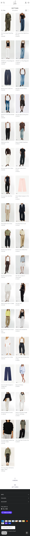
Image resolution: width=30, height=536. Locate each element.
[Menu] (1, 2)
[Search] (4, 2)
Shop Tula (6, 531)
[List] (28, 10)
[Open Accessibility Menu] (26, 532)
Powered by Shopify (12, 531)
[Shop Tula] (15, 3)
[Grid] (26, 10)
